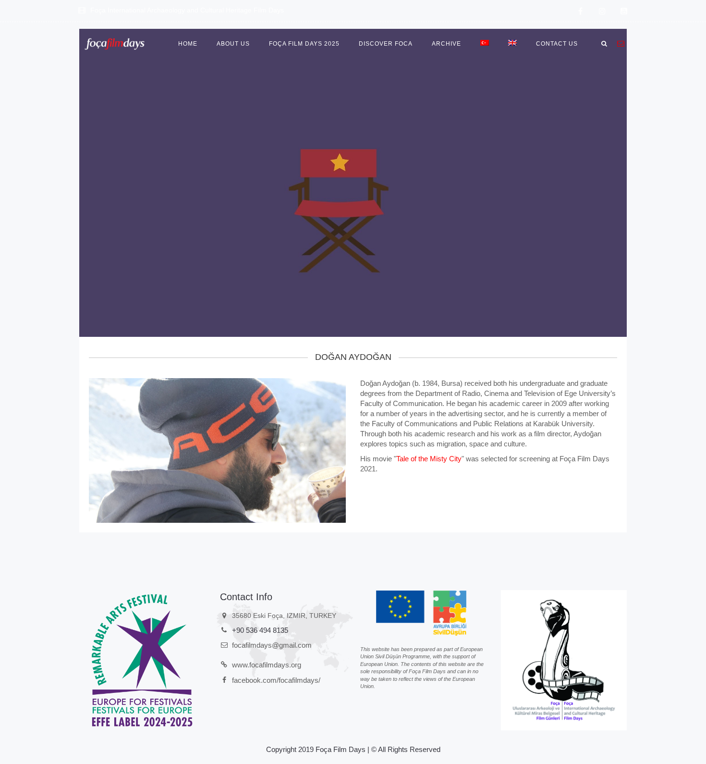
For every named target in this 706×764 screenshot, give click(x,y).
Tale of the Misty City (429, 459)
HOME (187, 43)
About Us (233, 43)
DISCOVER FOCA (386, 43)
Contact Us (557, 43)
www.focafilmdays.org (266, 665)
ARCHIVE (446, 43)
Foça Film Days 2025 (304, 43)
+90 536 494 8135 (260, 630)
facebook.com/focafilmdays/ (276, 680)
